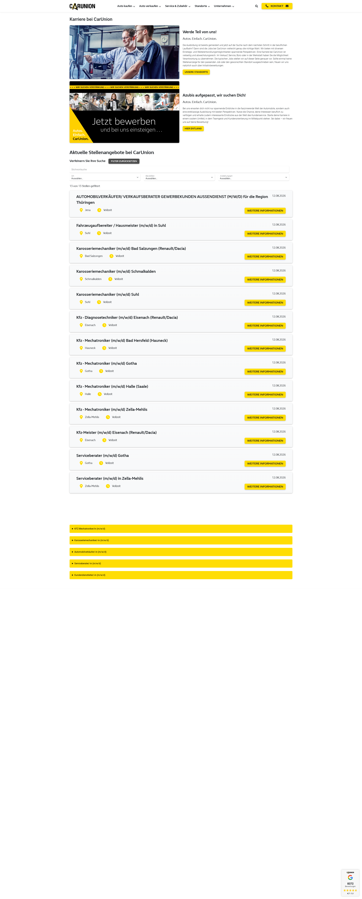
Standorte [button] (201, 6)
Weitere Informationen (265, 210)
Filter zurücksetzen (124, 161)
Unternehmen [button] (222, 6)
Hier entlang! (193, 128)
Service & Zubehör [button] (176, 6)
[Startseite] (82, 6)
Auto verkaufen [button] (148, 6)
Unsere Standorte (196, 72)
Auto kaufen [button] (124, 6)
